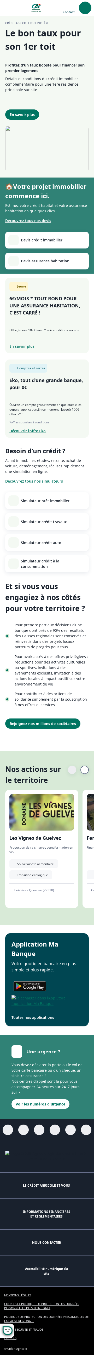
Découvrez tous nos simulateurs (34, 481)
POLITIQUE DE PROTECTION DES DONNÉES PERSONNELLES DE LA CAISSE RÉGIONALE (46, 1319)
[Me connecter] (85, 8)
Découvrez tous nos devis (28, 220)
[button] (8, 8)
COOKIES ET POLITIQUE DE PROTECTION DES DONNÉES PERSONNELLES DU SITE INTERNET (41, 1306)
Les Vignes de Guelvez (35, 838)
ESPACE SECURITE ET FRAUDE (23, 1329)
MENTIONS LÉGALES (17, 1295)
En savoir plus (22, 114)
